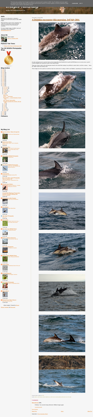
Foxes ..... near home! (8, 96)
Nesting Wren (10, 157)
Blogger (17, 305)
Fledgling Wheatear (12, 230)
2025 (3, 71)
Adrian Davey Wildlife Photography (10, 156)
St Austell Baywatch (6, 273)
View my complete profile (12, 38)
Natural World (5, 291)
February (5, 109)
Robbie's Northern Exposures (9, 237)
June (4, 103)
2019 (3, 79)
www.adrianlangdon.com (6, 30)
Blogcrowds (12, 307)
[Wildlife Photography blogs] (9, 66)
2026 (3, 69)
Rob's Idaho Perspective (7, 246)
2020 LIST (4, 217)
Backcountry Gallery (7, 142)
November (5, 88)
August (4, 92)
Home (62, 411)
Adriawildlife (5, 220)
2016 (3, 83)
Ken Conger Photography (8, 282)
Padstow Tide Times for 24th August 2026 (13, 45)
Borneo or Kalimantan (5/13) (13, 283)
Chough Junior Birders (7, 184)
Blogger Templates (5, 307)
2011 (3, 114)
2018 (3, 80)
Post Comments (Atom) (43, 414)
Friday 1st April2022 (6, 195)
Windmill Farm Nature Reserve (9, 300)
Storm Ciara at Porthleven (13, 199)
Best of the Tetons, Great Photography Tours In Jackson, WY (11, 178)
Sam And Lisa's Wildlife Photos (9, 228)
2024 (3, 72)
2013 (3, 111)
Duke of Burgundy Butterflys (13, 256)
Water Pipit (5, 95)
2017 (3, 81)
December (5, 87)
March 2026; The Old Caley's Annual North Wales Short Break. (13, 149)
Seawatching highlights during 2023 (9, 175)
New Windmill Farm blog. (7, 301)
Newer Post (34, 411)
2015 (3, 84)
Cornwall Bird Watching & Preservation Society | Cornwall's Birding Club (11, 194)
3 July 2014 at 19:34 (38, 407)
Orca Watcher (5, 207)
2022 (3, 75)
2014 (3, 85)
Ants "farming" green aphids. (9, 100)
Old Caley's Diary (6, 147)
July (4, 93)
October (5, 89)
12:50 (43, 395)
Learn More (75, 3)
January (5, 110)
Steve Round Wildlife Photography (10, 164)
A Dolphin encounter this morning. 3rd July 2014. (56, 19)
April (4, 106)
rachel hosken (5, 264)
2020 (3, 77)
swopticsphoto (5, 173)
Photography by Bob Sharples (9, 198)
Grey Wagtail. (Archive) (12, 274)
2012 (3, 113)
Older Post (90, 411)
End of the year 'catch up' (13, 239)
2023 (3, 73)
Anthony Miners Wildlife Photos (9, 255)
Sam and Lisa (35, 402)
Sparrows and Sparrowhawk (13, 134)
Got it (81, 3)
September (5, 91)
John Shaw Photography (8, 216)
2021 (3, 76)
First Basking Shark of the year (14, 265)
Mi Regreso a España (12, 247)
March (4, 107)
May (4, 105)
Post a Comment (35, 409)
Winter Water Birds (11, 208)
